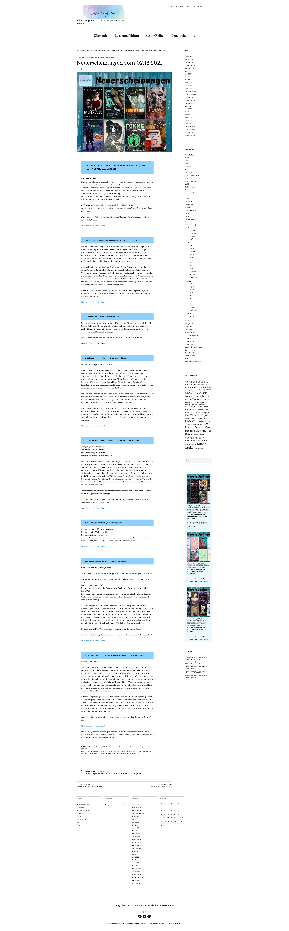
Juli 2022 (188, 106)
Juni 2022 (188, 109)
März (191, 269)
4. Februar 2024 (192, 581)
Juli (191, 260)
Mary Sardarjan (199, 415)
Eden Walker (203, 400)
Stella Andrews (207, 441)
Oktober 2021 (189, 132)
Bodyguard (188, 166)
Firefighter (188, 201)
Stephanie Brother (191, 444)
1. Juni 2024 (191, 526)
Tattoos (187, 359)
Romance (162, 51)
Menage (187, 216)
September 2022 (191, 100)
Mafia (187, 213)
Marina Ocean (116, 753)
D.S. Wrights (144, 751)
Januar (192, 257)
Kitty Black (194, 407)
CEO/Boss (188, 172)
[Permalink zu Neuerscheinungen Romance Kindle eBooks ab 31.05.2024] (198, 489)
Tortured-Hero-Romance (193, 361)
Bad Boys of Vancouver (100, 751)
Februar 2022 (189, 120)
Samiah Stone (198, 435)
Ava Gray (202, 390)
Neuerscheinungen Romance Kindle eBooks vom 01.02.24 (198, 629)
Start (78, 822)
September (193, 239)
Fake (186, 196)
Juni (191, 263)
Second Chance (190, 350)
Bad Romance (104, 51)
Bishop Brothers (114, 751)
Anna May (190, 387)
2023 (189, 281)
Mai (191, 266)
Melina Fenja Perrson (194, 418)
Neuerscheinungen (83, 804)
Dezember (129, 51)
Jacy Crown (200, 402)
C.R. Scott (196, 392)
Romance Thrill (190, 341)
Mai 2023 (188, 77)
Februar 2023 (189, 86)
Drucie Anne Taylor (197, 397)
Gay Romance (151, 51)
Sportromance (190, 356)
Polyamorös (189, 329)
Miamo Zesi (200, 421)
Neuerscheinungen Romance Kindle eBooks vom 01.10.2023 (196, 672)
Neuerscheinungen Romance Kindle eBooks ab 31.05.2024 (197, 516)
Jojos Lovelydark (85, 20)
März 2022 (188, 118)
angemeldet (97, 773)
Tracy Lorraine (199, 448)
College (187, 178)
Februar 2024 (189, 59)
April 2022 (188, 115)
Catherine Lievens (126, 751)
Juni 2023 (188, 74)
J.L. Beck (193, 402)
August (192, 248)
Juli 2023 (188, 71)
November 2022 (190, 94)
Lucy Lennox (195, 412)
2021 (95, 51)
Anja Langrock (202, 384)
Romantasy (189, 344)
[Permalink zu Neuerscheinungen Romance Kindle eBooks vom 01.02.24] (198, 602)
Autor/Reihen (155, 36)
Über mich (102, 36)
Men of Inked (125, 753)
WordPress (159, 923)
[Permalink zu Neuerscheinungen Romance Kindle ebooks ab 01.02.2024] (198, 547)
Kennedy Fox (107, 753)
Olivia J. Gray (203, 427)
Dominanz (139, 51)
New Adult (188, 321)
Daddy (187, 184)
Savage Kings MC (195, 437)
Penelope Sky (134, 753)
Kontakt (200, 6)
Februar (192, 254)
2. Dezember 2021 (92, 57)
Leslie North (202, 410)
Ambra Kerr (191, 384)
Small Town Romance (192, 353)
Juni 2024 (188, 56)
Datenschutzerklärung (176, 6)
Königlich (188, 207)
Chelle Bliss (136, 751)
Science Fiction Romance (193, 347)
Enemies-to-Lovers (191, 193)
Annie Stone (202, 387)
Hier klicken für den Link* (93, 226)
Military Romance (190, 219)
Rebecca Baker (194, 430)
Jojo (81, 69)
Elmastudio (178, 923)
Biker (186, 164)
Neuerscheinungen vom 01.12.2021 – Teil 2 (89, 785)
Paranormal (188, 327)
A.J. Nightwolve (192, 381)
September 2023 (191, 65)
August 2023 (189, 68)
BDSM (187, 161)
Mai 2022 (188, 112)
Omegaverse (189, 324)
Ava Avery (196, 390)
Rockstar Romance (191, 335)
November (193, 233)
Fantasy (187, 199)
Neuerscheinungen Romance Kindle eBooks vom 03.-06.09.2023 (196, 676)
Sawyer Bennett (193, 440)
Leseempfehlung (127, 36)
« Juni (162, 833)
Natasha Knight (197, 424)
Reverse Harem (190, 332)
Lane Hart (191, 409)
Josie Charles (98, 753)
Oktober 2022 (190, 97)
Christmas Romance (192, 175)
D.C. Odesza (196, 396)
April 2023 (188, 80)
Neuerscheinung (183, 36)
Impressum (191, 6)
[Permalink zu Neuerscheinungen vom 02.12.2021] (124, 151)
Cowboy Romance (191, 181)
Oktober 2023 (190, 62)
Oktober (192, 236)
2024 (189, 314)
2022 (189, 242)
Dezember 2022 (190, 91)
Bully (186, 169)
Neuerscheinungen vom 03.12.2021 (161, 785)
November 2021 (190, 129)
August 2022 (189, 103)
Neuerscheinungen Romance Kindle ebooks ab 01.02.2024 (197, 571)
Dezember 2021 (190, 126)
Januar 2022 (189, 123)
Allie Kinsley (205, 382)
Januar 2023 (189, 88)
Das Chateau (89, 753)
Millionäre (188, 222)
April (191, 245)
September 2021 (190, 135)
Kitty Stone (203, 407)
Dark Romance (117, 51)
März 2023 (188, 83)
